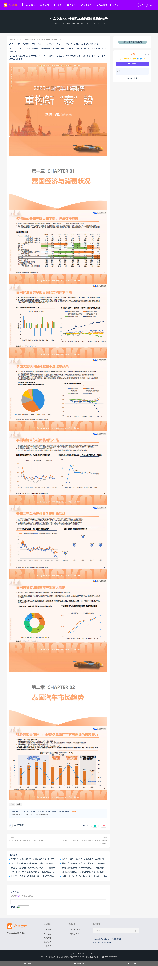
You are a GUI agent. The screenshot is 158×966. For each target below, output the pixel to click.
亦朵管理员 (19, 825)
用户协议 (47, 934)
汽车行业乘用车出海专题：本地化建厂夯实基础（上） (84, 859)
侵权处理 (47, 946)
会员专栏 (87, 5)
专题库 (59, 5)
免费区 (72, 5)
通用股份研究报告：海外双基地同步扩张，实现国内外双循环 (87, 872)
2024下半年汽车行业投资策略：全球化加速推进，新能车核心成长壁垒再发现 (43, 872)
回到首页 (26, 963)
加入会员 (102, 5)
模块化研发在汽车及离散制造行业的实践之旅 (26, 841)
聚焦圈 (45, 5)
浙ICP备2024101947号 (75, 957)
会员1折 (131, 963)
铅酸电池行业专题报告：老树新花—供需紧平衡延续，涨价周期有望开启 (84, 842)
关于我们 (47, 930)
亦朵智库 (20, 39)
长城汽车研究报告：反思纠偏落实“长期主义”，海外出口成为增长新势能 (40, 868)
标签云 (115, 5)
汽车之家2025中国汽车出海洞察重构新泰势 (33, 815)
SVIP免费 (75, 24)
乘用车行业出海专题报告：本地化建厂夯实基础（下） (33, 859)
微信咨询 (133, 78)
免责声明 (47, 938)
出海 (18, 804)
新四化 (32, 5)
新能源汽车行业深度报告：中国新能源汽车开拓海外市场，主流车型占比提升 (93, 863)
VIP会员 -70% (74, 934)
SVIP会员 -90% (74, 930)
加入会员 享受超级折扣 (132, 42)
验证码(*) (14, 907)
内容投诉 (73, 812)
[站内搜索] (135, 4)
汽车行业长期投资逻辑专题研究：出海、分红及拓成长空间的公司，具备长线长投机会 (46, 863)
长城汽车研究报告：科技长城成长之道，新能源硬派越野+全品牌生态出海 (92, 868)
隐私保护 (47, 942)
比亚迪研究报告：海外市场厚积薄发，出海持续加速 (32, 876)
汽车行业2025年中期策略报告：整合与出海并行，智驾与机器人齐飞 (90, 876)
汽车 (12, 804)
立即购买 (133, 63)
